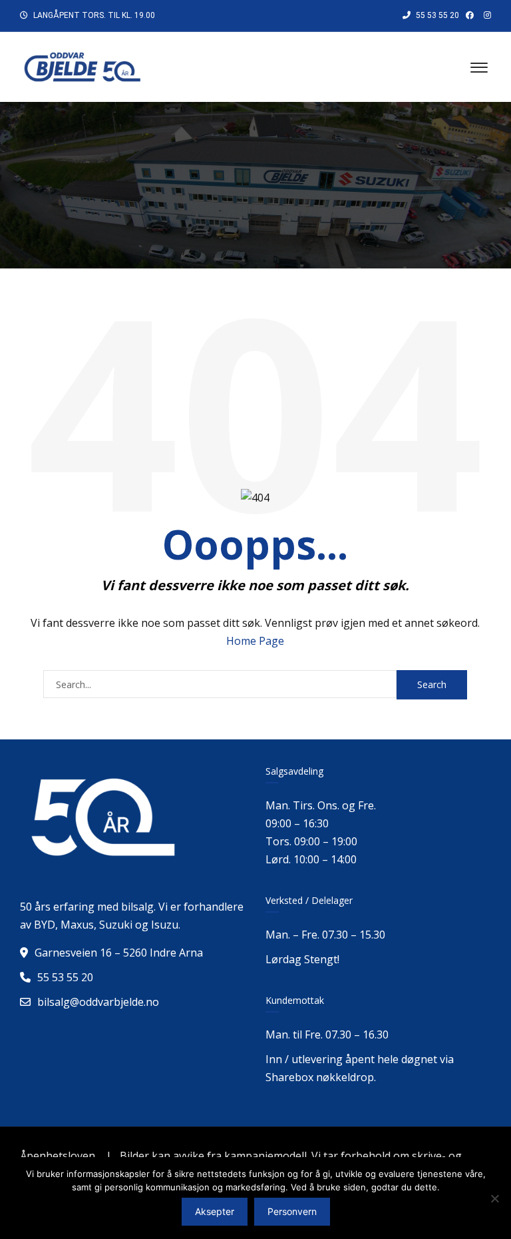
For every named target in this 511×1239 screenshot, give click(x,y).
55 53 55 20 (436, 15)
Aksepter (214, 1211)
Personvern (292, 1211)
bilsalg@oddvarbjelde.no (98, 1002)
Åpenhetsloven (57, 1155)
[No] (494, 1198)
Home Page (255, 640)
